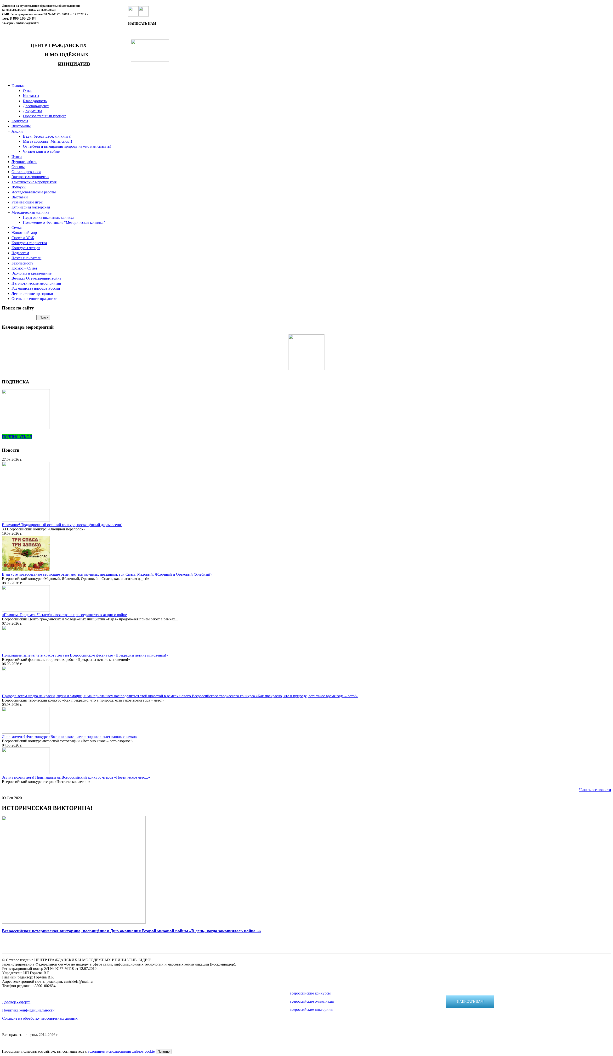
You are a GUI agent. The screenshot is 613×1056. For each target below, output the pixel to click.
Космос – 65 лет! (25, 268)
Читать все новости (595, 790)
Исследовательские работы (33, 192)
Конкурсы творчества (29, 243)
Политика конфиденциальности (28, 1010)
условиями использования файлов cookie (121, 1051)
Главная (17, 86)
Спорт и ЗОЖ (22, 238)
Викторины (21, 126)
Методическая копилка (30, 212)
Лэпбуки (18, 187)
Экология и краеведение (31, 273)
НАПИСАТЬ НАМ (470, 1001)
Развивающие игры (27, 202)
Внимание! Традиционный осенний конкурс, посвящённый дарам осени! (62, 525)
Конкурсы (19, 121)
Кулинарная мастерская (30, 207)
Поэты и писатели (26, 258)
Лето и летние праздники (32, 294)
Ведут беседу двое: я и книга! (47, 136)
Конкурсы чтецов (25, 248)
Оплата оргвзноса (26, 172)
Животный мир (24, 232)
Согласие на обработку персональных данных (40, 1018)
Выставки (19, 197)
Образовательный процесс (44, 116)
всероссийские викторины (311, 1009)
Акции (17, 131)
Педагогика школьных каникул (48, 217)
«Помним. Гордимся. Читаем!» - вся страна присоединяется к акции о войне (64, 615)
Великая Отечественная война (36, 278)
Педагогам (20, 253)
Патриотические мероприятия (36, 283)
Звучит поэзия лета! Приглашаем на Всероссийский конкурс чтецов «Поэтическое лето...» (76, 777)
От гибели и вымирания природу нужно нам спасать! (67, 146)
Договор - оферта (16, 1002)
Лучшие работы (24, 162)
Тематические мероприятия (34, 182)
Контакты (31, 96)
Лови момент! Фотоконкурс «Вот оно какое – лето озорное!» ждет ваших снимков (69, 737)
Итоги (16, 157)
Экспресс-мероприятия (30, 177)
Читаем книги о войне (41, 151)
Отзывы (18, 167)
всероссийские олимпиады (312, 1001)
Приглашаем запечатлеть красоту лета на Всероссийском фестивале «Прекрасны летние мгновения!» (85, 655)
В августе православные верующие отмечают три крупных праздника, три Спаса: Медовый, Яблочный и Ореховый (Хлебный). (107, 574)
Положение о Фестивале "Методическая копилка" (64, 222)
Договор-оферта (36, 106)
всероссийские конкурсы (310, 993)
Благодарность (35, 101)
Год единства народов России (35, 288)
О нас (27, 91)
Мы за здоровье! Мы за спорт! (47, 141)
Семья (16, 227)
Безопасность (22, 263)
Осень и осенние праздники (34, 299)
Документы (32, 111)
